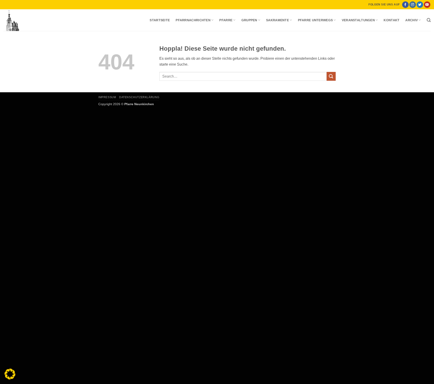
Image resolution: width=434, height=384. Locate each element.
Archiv (411, 20)
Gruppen (249, 20)
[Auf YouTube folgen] (427, 4)
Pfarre (225, 20)
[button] (10, 374)
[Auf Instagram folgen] (412, 4)
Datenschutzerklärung (139, 97)
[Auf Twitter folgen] (420, 4)
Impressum (107, 97)
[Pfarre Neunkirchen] (26, 20)
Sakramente (277, 20)
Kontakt (391, 20)
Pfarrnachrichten (193, 20)
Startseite (160, 20)
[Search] (429, 20)
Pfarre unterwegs (315, 20)
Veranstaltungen (358, 20)
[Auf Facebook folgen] (405, 4)
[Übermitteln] (331, 76)
